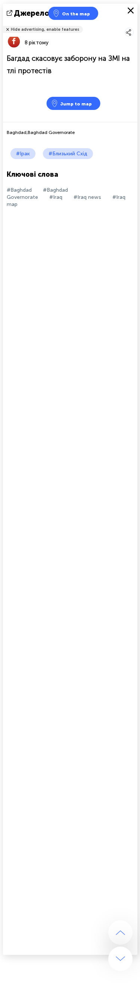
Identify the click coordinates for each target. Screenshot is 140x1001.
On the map (76, 14)
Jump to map (76, 104)
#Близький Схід (68, 153)
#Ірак (23, 153)
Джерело (31, 13)
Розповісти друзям (133, 24)
